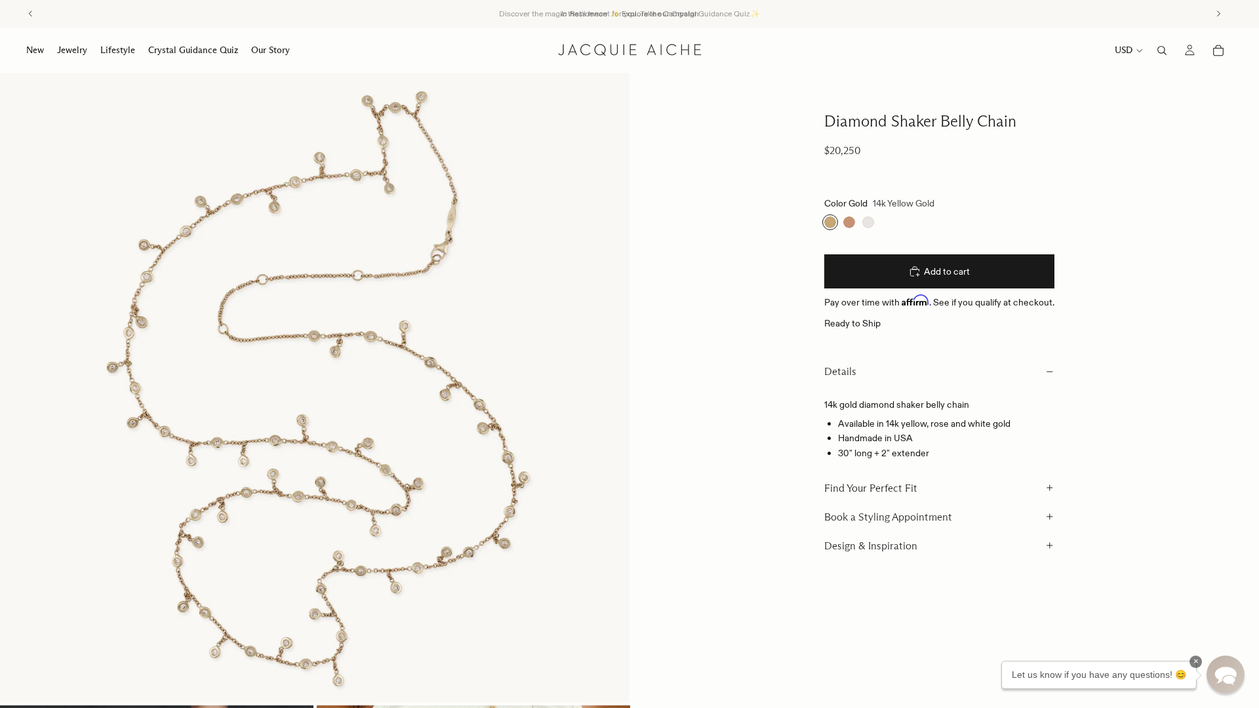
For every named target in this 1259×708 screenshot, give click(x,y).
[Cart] (1218, 50)
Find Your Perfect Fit (870, 488)
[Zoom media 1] (315, 387)
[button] (1226, 675)
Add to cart (947, 271)
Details (840, 371)
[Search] (1162, 50)
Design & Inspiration (870, 546)
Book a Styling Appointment (888, 517)
